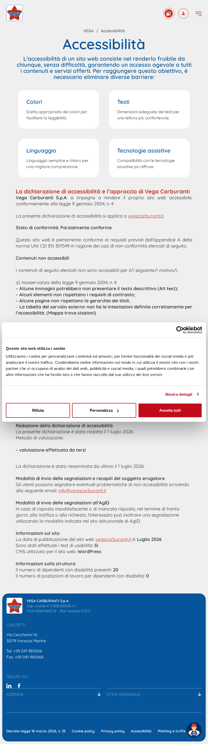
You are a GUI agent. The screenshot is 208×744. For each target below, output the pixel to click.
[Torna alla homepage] (14, 13)
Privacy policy (113, 730)
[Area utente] (183, 13)
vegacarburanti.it (146, 215)
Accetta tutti (170, 410)
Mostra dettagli (179, 394)
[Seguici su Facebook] (19, 685)
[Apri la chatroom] (194, 730)
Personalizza (101, 410)
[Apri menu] (199, 13)
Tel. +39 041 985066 (24, 650)
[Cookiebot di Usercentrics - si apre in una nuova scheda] (180, 330)
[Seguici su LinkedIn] (8, 685)
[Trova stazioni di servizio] (168, 13)
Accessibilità (141, 730)
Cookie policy (83, 730)
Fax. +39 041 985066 (25, 656)
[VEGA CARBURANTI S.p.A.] (14, 606)
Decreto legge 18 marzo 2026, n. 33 (35, 730)
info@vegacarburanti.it (82, 490)
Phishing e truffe (171, 730)
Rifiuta (38, 410)
